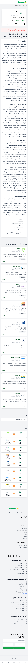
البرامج (19, 5)
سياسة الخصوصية (23, 545)
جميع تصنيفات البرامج (22, 530)
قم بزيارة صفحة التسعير (14, 233)
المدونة (25, 532)
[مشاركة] (12, 20)
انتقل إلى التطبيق (20, 20)
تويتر (26, 521)
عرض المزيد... (24, 575)
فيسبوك (25, 519)
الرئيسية (25, 5)
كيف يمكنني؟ (24, 534)
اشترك (14, 648)
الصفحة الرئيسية (23, 528)
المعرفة (25, 536)
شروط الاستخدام (23, 547)
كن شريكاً (25, 538)
